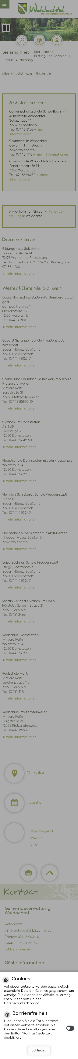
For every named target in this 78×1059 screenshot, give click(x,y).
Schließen (38, 1050)
